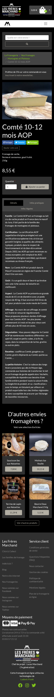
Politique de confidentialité (36, 580)
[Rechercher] (27, 44)
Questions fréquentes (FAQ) (39, 558)
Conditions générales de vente (39, 549)
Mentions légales (37, 587)
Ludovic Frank (27, 679)
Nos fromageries (10, 581)
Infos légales (27, 208)
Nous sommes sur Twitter (10, 608)
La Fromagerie (11, 55)
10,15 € (40, 469)
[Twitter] (34, 686)
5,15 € (40, 512)
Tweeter (21, 142)
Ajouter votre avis (10, 148)
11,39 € (13, 512)
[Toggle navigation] (46, 23)
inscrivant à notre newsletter (19, 75)
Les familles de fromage (13, 557)
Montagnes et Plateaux (19, 58)
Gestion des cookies (38, 572)
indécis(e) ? (7, 563)
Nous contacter (36, 566)
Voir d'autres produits (27, 523)
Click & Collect (9, 551)
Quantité (9, 181)
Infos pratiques (37, 203)
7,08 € (14, 469)
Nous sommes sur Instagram (10, 599)
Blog (4, 569)
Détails (13, 203)
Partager (8, 142)
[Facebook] (20, 686)
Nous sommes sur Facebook (10, 590)
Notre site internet (11, 575)
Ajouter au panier (37, 186)
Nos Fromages (28, 55)
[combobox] (27, 37)
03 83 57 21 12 (9, 639)
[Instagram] (27, 686)
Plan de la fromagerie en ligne (39, 595)
